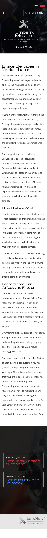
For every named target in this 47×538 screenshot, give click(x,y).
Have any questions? (23, 461)
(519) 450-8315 (35, 12)
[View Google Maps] (3, 13)
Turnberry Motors (23, 34)
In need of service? (22, 480)
